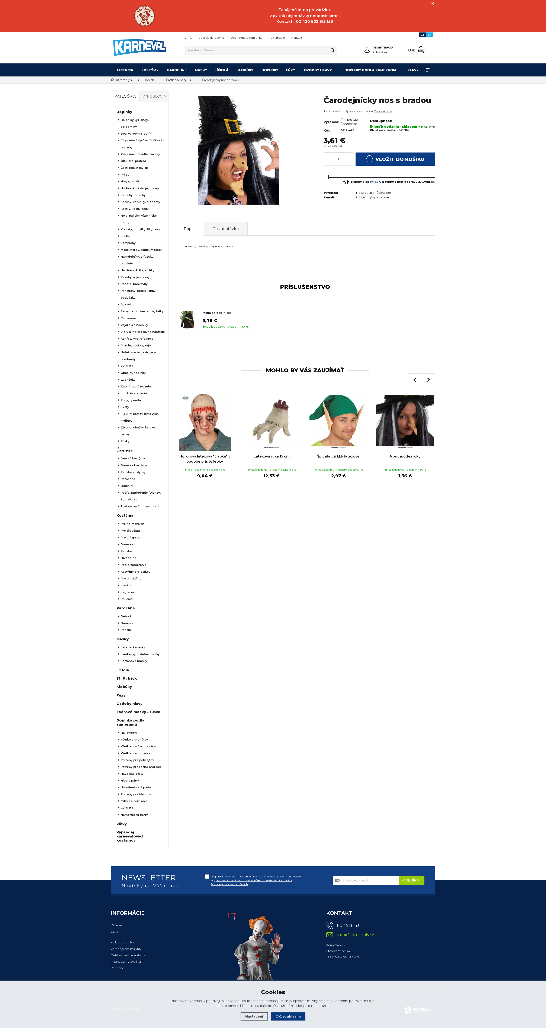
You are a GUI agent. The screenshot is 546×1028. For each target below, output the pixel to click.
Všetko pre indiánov (136, 753)
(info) (431, 126)
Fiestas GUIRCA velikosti (127, 961)
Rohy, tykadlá (131, 400)
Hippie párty (130, 780)
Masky (201, 70)
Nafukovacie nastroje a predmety (138, 355)
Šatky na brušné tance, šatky (142, 311)
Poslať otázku (226, 228)
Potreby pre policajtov (137, 760)
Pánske (126, 551)
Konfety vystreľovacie (137, 338)
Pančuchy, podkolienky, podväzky (138, 294)
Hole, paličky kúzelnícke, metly (139, 219)
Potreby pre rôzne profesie (141, 766)
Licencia (125, 70)
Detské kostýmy (133, 458)
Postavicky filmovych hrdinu (142, 506)
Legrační (127, 592)
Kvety (125, 407)
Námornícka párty (134, 814)
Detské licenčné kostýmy (128, 955)
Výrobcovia (154, 96)
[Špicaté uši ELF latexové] (338, 422)
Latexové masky (133, 647)
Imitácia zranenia (134, 393)
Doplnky (269, 70)
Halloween (129, 732)
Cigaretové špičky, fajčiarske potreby (142, 144)
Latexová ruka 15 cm (272, 456)
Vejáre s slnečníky (134, 325)
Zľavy (413, 70)
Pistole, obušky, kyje (136, 345)
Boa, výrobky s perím (136, 133)
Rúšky (125, 441)
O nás (188, 37)
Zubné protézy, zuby (136, 386)
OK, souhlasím (288, 1016)
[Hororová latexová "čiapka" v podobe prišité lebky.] (205, 422)
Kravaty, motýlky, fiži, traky (140, 229)
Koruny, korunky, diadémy (140, 202)
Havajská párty (132, 773)
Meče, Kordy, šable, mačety (141, 249)
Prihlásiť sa (380, 52)
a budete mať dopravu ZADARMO (408, 181)
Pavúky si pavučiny (135, 277)
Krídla (125, 236)
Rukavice (127, 304)
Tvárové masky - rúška (138, 712)
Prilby (125, 174)
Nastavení (254, 1016)
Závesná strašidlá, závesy (140, 154)
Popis (189, 228)
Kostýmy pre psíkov (135, 571)
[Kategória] (427, 70)
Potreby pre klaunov (136, 794)
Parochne (177, 70)
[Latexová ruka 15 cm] (272, 422)
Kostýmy (150, 70)
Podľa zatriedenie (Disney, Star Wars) (141, 496)
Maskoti (126, 585)
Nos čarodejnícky (405, 456)
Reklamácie (277, 37)
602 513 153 (348, 925)
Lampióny (128, 243)
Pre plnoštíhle (131, 578)
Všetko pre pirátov (134, 739)
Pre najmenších (132, 523)
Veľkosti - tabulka (122, 942)
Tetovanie (128, 318)
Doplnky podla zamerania (370, 70)
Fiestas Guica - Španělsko (352, 122)
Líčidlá (221, 70)
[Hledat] (332, 50)
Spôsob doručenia (211, 37)
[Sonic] (144, 16)
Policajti (127, 599)
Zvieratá (127, 366)
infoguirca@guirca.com (372, 197)
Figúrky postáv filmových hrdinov (140, 417)
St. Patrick (126, 678)
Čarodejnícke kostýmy (126, 948)
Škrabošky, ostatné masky (140, 654)
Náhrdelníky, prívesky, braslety (137, 260)
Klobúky (245, 70)
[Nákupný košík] (421, 49)
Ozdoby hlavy (318, 70)
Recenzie (117, 968)
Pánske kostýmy (133, 472)
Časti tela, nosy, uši (135, 167)
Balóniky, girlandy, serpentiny (135, 123)
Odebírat (411, 880)
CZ (422, 34)
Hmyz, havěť (130, 181)
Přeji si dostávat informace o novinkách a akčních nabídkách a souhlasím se (256, 880)
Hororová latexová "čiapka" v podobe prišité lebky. (204, 458)
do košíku (399, 159)
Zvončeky (128, 379)
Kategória (125, 96)
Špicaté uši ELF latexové (338, 456)
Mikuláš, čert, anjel (134, 801)
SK (429, 34)
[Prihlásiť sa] (367, 50)
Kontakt (296, 37)
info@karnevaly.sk (356, 934)
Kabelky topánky (133, 195)
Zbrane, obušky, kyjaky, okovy (138, 431)
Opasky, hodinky (133, 372)
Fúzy (290, 70)
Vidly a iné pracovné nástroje (143, 331)
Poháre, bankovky (134, 284)
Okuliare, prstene (134, 161)
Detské (126, 616)
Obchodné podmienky (246, 37)
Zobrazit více (383, 111)
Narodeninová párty (136, 787)
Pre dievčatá (130, 530)
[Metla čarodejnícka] (187, 319)
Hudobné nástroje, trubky (140, 188)
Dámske (127, 544)
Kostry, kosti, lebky (135, 208)
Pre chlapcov (130, 537)
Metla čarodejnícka (217, 312)
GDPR (115, 931)
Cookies (116, 925)
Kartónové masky (134, 661)
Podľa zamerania (134, 564)
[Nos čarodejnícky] (405, 422)
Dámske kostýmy (134, 465)
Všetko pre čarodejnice (138, 746)
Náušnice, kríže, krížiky (137, 270)
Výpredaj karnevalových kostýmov (130, 836)
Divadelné (128, 558)
